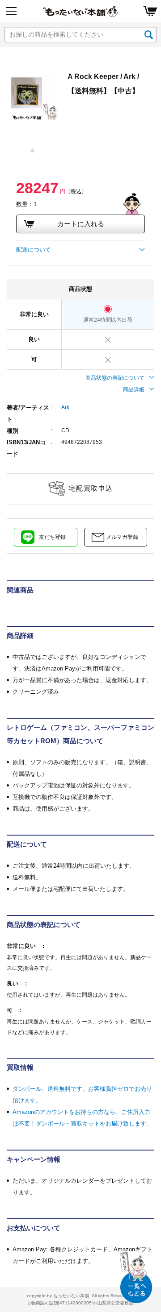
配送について (33, 249)
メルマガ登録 (122, 537)
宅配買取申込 (91, 488)
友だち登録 (52, 537)
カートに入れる (80, 224)
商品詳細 (133, 389)
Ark (65, 407)
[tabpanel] (33, 95)
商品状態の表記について (114, 378)
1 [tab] (33, 151)
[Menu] (11, 11)
